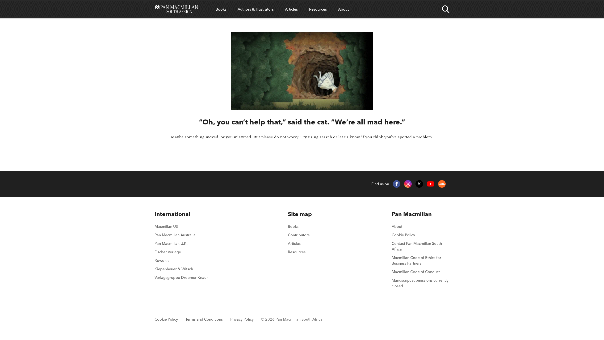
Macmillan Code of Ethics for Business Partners (416, 260)
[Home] (176, 9)
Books (221, 9)
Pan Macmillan (412, 214)
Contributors (299, 235)
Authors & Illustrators (256, 9)
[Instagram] (408, 184)
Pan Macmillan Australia (175, 235)
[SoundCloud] (442, 184)
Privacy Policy (242, 319)
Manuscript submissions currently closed (420, 283)
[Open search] (445, 9)
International (172, 214)
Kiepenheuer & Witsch (174, 269)
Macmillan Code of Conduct (416, 271)
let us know (349, 137)
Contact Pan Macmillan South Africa (417, 246)
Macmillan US (166, 226)
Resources (318, 9)
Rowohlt (162, 260)
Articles (291, 9)
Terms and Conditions (204, 319)
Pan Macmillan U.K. (171, 243)
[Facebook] (396, 184)
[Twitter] (419, 184)
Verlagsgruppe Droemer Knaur (181, 277)
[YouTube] (430, 184)
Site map (300, 214)
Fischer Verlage (168, 252)
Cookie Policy (403, 235)
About (343, 9)
